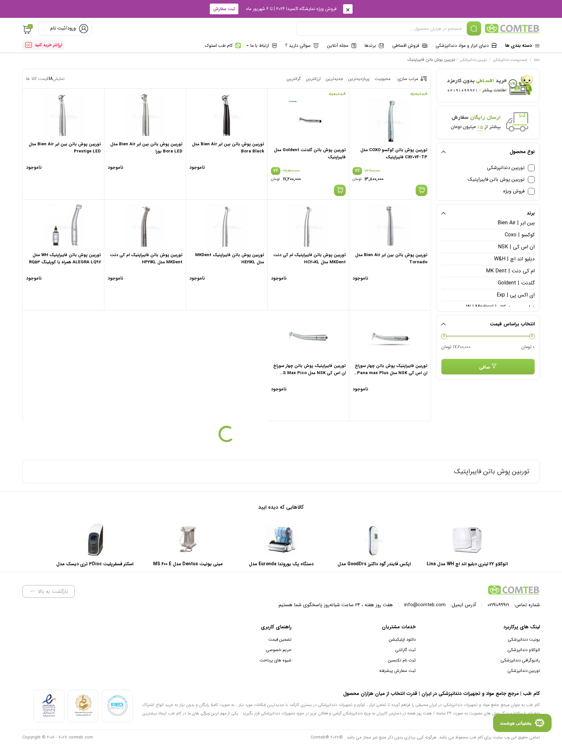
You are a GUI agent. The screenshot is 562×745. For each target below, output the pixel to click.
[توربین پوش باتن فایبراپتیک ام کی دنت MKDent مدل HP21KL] (145, 225)
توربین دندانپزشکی (473, 60)
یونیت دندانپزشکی (524, 639)
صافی (484, 367)
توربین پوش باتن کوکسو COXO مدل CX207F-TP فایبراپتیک (393, 154)
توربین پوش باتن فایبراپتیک (496, 179)
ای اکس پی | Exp (515, 295)
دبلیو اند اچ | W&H (514, 259)
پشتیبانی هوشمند (515, 722)
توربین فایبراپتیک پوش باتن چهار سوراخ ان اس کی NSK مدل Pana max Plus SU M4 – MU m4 (391, 373)
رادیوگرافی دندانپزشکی (520, 660)
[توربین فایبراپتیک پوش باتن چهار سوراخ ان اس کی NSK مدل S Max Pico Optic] (308, 336)
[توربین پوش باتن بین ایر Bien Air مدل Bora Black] (226, 115)
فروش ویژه (514, 191)
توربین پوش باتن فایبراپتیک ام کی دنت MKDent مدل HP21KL (146, 259)
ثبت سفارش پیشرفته (397, 670)
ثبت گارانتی (405, 650)
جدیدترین (334, 78)
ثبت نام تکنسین (402, 660)
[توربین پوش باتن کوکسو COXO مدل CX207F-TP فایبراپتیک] (390, 120)
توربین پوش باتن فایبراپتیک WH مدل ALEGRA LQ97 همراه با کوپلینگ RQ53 (65, 259)
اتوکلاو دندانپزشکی (523, 650)
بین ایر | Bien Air (516, 223)
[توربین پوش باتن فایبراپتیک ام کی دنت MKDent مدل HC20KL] (308, 225)
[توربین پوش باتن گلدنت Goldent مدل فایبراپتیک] (308, 120)
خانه (537, 60)
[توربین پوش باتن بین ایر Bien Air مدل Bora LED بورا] (145, 115)
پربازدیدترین (358, 78)
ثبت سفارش (224, 9)
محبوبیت (383, 78)
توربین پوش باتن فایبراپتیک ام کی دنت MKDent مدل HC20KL (309, 259)
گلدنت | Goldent (516, 283)
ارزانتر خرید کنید (48, 45)
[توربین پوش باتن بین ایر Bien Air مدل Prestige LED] (63, 115)
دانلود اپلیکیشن (402, 639)
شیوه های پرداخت (275, 660)
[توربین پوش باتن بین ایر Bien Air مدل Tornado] (390, 225)
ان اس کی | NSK (516, 247)
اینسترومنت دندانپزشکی (510, 60)
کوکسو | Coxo (519, 235)
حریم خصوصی (278, 650)
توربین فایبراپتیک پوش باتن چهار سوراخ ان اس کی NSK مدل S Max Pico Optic (309, 373)
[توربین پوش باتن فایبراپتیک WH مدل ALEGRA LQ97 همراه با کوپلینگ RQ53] (63, 225)
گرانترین (294, 78)
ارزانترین (313, 78)
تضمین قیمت (279, 639)
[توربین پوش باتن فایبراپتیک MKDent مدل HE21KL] (226, 225)
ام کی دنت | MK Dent (510, 271)
